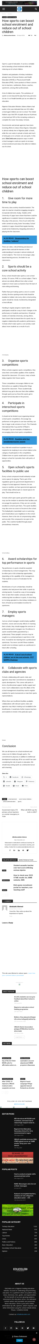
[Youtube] (34, 1328)
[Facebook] (10, 850)
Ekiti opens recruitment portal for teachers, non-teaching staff (23, 887)
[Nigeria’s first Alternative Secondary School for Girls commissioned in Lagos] (7, 1131)
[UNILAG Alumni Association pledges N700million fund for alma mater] (7, 1029)
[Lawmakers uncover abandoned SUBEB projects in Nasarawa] (28, 1053)
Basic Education (25, 1058)
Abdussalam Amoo (9, 35)
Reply (10, 916)
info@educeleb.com (23, 1314)
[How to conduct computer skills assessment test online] (7, 1176)
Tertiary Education (7, 1079)
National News (7, 1058)
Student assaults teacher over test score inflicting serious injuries (23, 867)
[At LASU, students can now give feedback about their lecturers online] (7, 999)
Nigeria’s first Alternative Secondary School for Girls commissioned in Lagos (23, 1131)
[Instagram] (11, 1328)
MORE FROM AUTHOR (26, 860)
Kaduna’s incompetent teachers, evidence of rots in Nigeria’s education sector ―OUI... (25, 1196)
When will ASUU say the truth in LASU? (29, 811)
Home (4, 14)
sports (19, 801)
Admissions (6, 880)
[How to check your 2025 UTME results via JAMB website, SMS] (7, 877)
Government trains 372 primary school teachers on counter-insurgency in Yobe (10, 813)
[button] (36, 9)
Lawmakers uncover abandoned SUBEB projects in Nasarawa (27, 1063)
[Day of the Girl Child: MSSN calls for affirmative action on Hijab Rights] (10, 1053)
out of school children (25, 799)
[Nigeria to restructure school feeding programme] (7, 1009)
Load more (18, 1037)
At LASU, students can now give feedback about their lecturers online (24, 999)
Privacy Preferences (20, 1336)
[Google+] (15, 850)
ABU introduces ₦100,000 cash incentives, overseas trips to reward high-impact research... (24, 1121)
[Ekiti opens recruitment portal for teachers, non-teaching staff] (7, 887)
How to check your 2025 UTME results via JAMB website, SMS (23, 877)
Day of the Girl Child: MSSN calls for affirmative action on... (9, 1063)
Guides (10, 14)
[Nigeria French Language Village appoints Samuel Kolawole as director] (28, 1074)
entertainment (12, 799)
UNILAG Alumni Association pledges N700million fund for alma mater (24, 1029)
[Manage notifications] (34, 1339)
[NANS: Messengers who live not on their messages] (7, 1186)
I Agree (19, 1340)
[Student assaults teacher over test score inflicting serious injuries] (7, 867)
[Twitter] (28, 850)
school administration (9, 801)
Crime (4, 870)
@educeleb (19, 1104)
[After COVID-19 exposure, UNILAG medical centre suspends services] (10, 1074)
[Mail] (24, 850)
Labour (4, 890)
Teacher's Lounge (12, 17)
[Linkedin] (19, 850)
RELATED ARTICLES (9, 860)
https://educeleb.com (19, 840)
